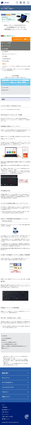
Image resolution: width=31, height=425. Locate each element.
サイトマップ (5, 414)
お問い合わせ (5, 412)
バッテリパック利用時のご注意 (8, 342)
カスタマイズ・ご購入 (20, 39)
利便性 (5, 56)
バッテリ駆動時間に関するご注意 (9, 344)
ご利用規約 (4, 407)
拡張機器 (5, 49)
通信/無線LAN (7, 58)
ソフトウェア (7, 46)
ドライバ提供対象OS (6, 338)
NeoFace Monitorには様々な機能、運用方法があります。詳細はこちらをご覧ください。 (15, 249)
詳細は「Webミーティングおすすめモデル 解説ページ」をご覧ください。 (15, 165)
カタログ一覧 (4, 90)
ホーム (3, 405)
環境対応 (6, 51)
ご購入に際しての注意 (7, 416)
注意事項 (3, 340)
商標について (4, 348)
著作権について (5, 419)
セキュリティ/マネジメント (10, 54)
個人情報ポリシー (6, 409)
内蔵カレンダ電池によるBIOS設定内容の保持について (13, 346)
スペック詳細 (7, 43)
